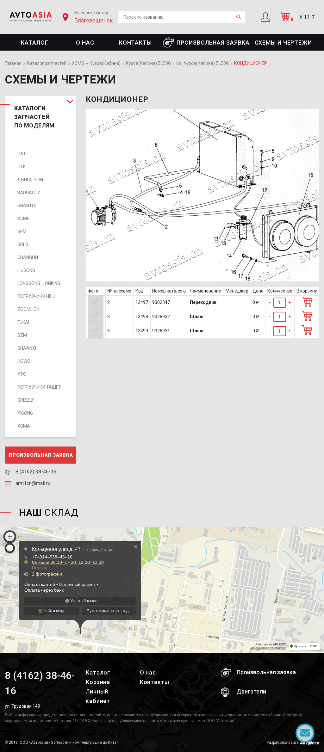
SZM (22, 335)
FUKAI (23, 322)
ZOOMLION (28, 309)
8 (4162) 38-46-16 (35, 472)
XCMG (78, 63)
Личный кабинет (98, 696)
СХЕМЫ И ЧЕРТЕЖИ (283, 42)
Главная (13, 63)
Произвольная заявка (213, 42)
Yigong (25, 413)
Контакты (135, 42)
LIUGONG (26, 270)
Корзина (98, 682)
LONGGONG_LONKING (38, 283)
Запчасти (28, 192)
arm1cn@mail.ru (32, 483)
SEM (22, 231)
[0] (285, 19)
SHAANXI (26, 348)
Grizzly (25, 400)
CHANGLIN (27, 257)
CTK (21, 166)
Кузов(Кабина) (105, 63)
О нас (85, 42)
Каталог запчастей (46, 63)
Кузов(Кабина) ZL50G (148, 63)
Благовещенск (93, 20)
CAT (21, 153)
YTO (21, 374)
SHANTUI (26, 205)
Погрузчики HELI (36, 296)
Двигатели (30, 179)
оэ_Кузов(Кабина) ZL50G (202, 63)
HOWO (23, 361)
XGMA (23, 425)
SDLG (22, 244)
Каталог (34, 42)
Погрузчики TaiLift (39, 387)
